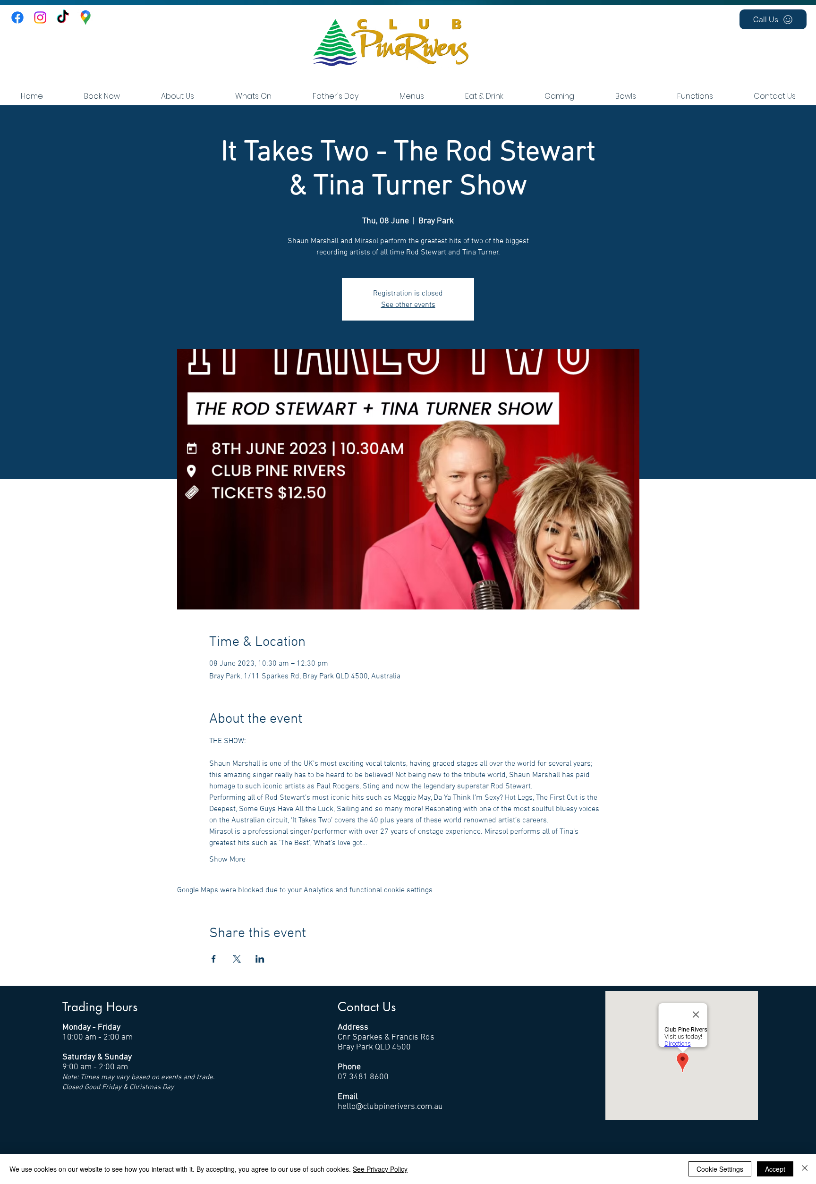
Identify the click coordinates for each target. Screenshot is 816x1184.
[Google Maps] (85, 17)
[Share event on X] (236, 959)
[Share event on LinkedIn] (259, 959)
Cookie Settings (720, 1169)
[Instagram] (40, 17)
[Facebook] (17, 17)
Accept (775, 1169)
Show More (227, 859)
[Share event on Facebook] (213, 959)
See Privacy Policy (380, 1169)
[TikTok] (63, 17)
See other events (408, 305)
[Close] (804, 1168)
